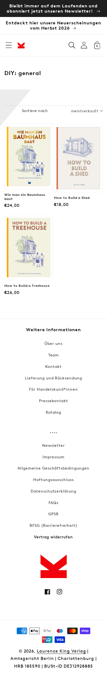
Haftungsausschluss (53, 479)
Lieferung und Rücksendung (53, 378)
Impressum (53, 456)
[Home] (21, 45)
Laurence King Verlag (61, 651)
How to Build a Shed (72, 198)
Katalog (53, 412)
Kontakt (53, 366)
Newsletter (53, 445)
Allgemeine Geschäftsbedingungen (53, 468)
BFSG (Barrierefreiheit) (53, 525)
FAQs (53, 502)
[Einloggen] (84, 45)
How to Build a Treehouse (27, 286)
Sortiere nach (35, 110)
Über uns (53, 343)
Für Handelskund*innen (53, 389)
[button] (8, 45)
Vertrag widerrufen (53, 536)
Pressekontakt (53, 400)
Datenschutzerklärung (53, 491)
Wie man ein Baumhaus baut (25, 197)
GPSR (53, 513)
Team (53, 355)
